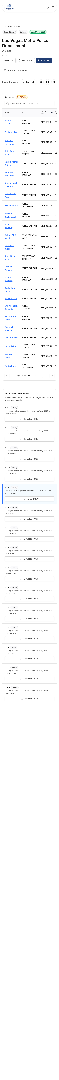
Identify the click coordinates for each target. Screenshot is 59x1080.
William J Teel (11, 132)
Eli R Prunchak (11, 337)
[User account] (48, 7)
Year (4, 56)
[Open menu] (53, 7)
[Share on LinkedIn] (54, 82)
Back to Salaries (12, 26)
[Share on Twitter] (41, 82)
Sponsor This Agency (17, 70)
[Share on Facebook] (47, 82)
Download (45, 60)
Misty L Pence (11, 205)
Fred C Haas (10, 366)
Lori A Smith (10, 346)
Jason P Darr (11, 298)
